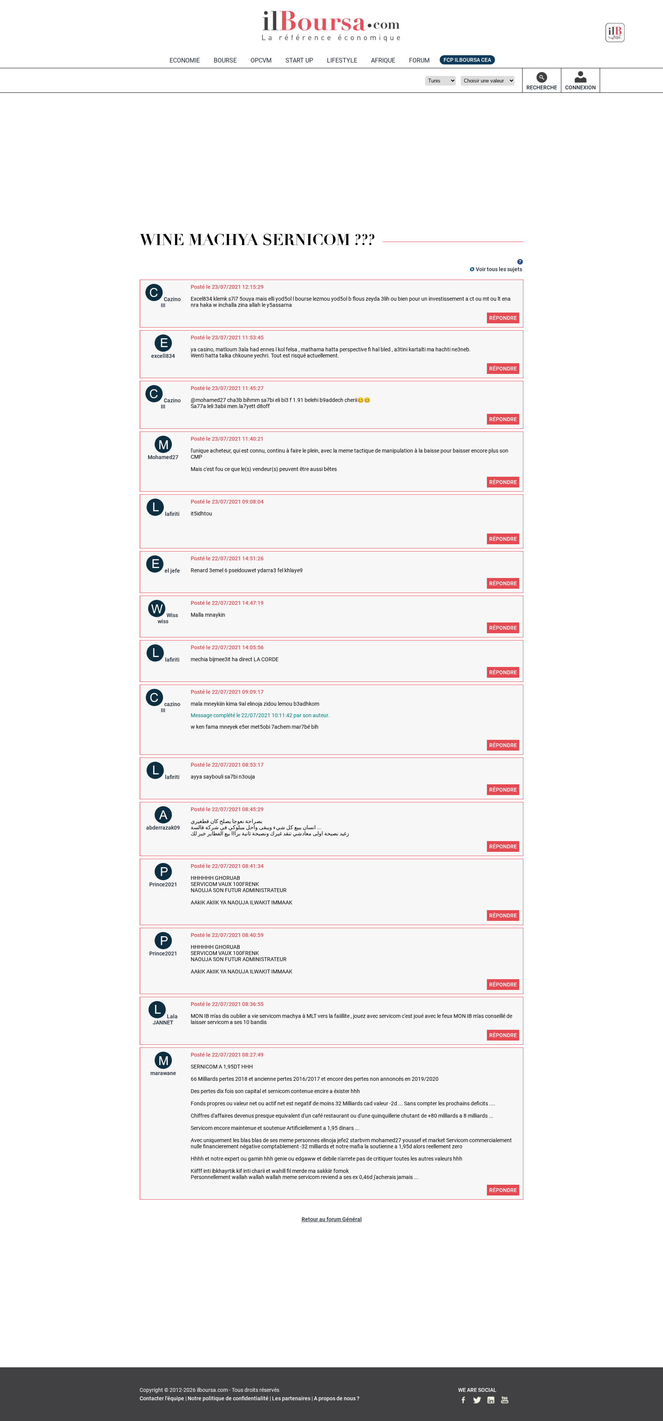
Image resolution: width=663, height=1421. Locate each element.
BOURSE (225, 60)
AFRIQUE (383, 60)
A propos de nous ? (337, 1398)
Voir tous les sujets (499, 269)
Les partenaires (291, 1398)
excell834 (163, 356)
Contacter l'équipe (162, 1398)
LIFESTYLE (342, 60)
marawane (163, 1073)
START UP (299, 60)
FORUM (419, 60)
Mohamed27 (163, 457)
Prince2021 (163, 884)
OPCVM (261, 60)
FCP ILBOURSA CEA (467, 60)
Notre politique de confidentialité (228, 1398)
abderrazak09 (163, 828)
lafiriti (172, 514)
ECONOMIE (185, 60)
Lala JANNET (165, 1019)
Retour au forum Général (332, 1219)
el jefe (172, 571)
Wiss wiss (168, 618)
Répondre (503, 318)
